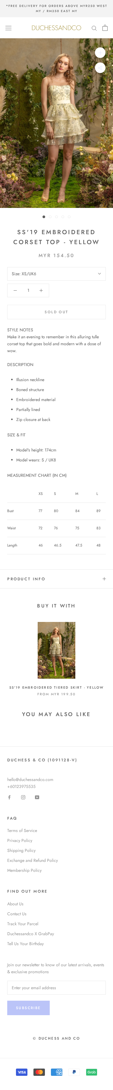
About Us (15, 904)
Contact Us (17, 914)
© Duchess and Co (56, 1038)
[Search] (94, 27)
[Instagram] (23, 797)
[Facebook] (9, 797)
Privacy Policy (19, 840)
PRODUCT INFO (26, 579)
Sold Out (56, 312)
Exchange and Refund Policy (32, 860)
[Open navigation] (8, 27)
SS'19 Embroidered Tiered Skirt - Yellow (56, 687)
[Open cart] (105, 28)
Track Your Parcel (22, 924)
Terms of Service (22, 830)
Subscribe (28, 1008)
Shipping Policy (21, 850)
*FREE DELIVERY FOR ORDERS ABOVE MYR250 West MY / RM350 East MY (56, 8)
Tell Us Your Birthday (25, 944)
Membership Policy (24, 870)
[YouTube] (37, 797)
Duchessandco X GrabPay (30, 934)
